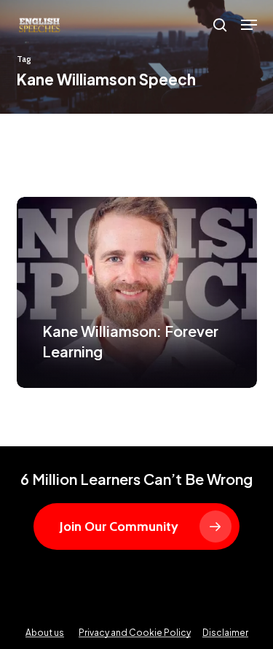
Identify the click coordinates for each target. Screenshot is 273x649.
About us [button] (44, 632)
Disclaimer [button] (225, 632)
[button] (249, 25)
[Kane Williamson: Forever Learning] (137, 293)
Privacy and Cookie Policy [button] (135, 632)
